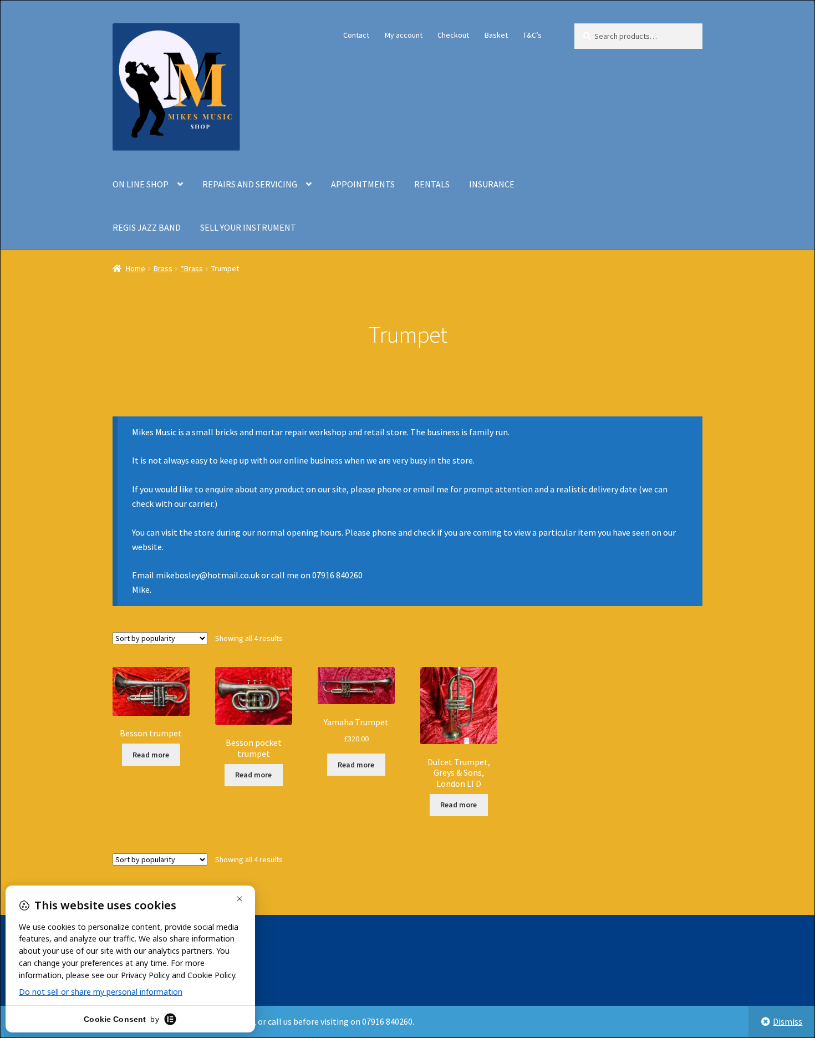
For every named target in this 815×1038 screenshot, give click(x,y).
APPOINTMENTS (363, 184)
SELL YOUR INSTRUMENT (248, 227)
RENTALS (432, 184)
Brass (163, 268)
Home (135, 268)
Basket (496, 35)
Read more (151, 755)
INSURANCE (492, 184)
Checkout (453, 35)
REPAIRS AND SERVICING (249, 184)
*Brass (192, 268)
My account (403, 35)
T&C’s (532, 35)
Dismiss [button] (787, 1021)
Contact (356, 35)
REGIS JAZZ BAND (147, 227)
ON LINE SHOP (141, 184)
